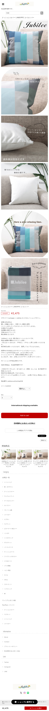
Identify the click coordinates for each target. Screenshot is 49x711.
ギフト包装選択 (6, 386)
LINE (5, 671)
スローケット (8, 584)
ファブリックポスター (10, 556)
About (6, 637)
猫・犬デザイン (8, 487)
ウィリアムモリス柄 (9, 600)
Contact (6, 642)
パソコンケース (8, 547)
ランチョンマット (9, 496)
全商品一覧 (6, 477)
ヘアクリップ (8, 589)
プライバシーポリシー (10, 646)
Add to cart (24, 415)
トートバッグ (8, 482)
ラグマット (7, 524)
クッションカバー (9, 491)
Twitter (6, 662)
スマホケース (8, 561)
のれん (6, 579)
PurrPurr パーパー (8, 605)
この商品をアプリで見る (24, 430)
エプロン (6, 519)
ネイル (6, 575)
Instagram (7, 667)
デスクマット (8, 542)
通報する (43, 440)
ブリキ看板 (7, 566)
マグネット (7, 614)
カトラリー (7, 505)
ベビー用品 (7, 570)
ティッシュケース (9, 552)
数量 (2, 394)
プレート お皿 (8, 510)
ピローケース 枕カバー (10, 528)
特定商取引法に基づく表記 (12, 651)
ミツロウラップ (8, 538)
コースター (7, 514)
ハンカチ (6, 533)
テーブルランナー (9, 501)
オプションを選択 (36, 708)
